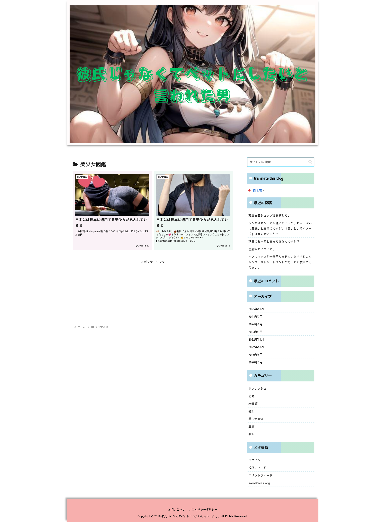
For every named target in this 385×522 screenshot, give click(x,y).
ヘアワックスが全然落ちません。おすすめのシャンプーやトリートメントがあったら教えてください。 (280, 262)
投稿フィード (257, 468)
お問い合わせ (176, 509)
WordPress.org (259, 483)
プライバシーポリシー (203, 509)
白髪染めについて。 (262, 249)
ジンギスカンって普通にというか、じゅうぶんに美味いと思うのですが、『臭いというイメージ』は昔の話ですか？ (280, 228)
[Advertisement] (153, 293)
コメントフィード (260, 475)
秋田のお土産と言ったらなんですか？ (274, 241)
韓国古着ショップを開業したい (269, 215)
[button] (310, 162)
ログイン (254, 460)
